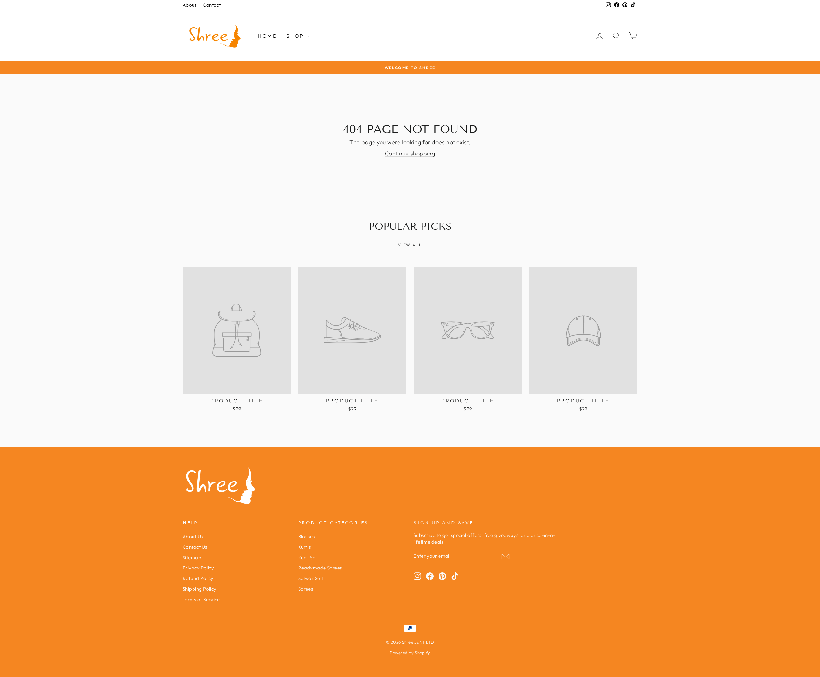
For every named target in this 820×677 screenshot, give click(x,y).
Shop (296, 36)
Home (267, 36)
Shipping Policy (200, 589)
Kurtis (304, 547)
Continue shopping (410, 153)
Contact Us (195, 547)
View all (410, 245)
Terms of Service (201, 599)
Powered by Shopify (410, 652)
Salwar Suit (310, 578)
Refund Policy (198, 578)
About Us (193, 536)
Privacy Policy (198, 568)
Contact (212, 5)
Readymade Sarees (320, 568)
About (189, 5)
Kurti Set (307, 557)
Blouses (306, 536)
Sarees (305, 589)
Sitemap (192, 557)
